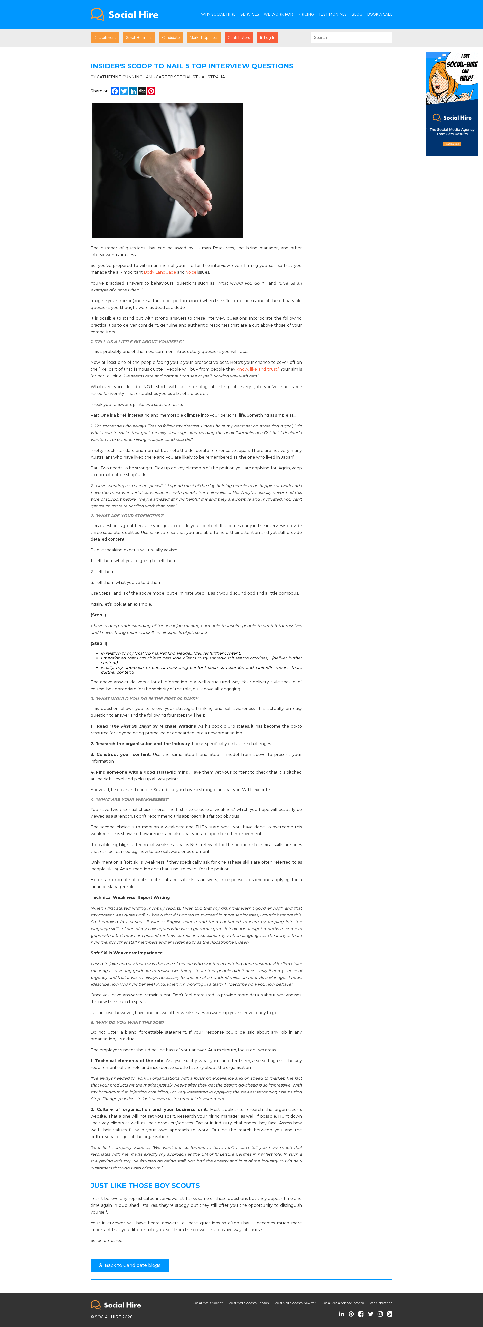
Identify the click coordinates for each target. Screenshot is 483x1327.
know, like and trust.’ (258, 369)
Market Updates (204, 37)
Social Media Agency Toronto (343, 1303)
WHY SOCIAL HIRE (218, 14)
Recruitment (105, 37)
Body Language (160, 272)
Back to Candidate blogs (131, 1265)
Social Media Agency (208, 1303)
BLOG (356, 14)
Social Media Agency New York (295, 1303)
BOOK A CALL (379, 14)
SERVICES (249, 14)
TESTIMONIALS (333, 14)
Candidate (171, 37)
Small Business (139, 37)
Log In (268, 37)
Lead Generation (380, 1303)
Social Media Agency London (248, 1303)
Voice (191, 272)
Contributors (239, 37)
